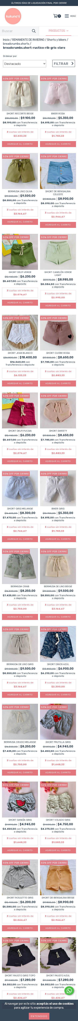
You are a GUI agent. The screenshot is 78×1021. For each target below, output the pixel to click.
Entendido (39, 1016)
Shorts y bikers (56, 40)
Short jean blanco (20, 353)
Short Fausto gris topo (20, 975)
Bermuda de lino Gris (20, 664)
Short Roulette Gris (20, 897)
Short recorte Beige (20, 113)
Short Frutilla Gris (58, 742)
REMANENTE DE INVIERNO (28, 40)
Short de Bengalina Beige (58, 897)
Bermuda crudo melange (20, 742)
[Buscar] (34, 31)
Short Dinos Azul (58, 664)
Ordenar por (10, 56)
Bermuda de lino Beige (58, 586)
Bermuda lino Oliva (20, 191)
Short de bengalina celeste (58, 193)
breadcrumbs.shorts (16, 43)
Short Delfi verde (20, 272)
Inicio (6, 40)
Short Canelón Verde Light (58, 274)
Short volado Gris (58, 819)
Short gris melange (20, 508)
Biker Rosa (58, 113)
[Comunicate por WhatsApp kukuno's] (69, 990)
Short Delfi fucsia (20, 430)
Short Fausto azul (58, 975)
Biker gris (58, 508)
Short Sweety (58, 430)
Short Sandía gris (20, 819)
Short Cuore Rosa (58, 353)
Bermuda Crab (20, 586)
